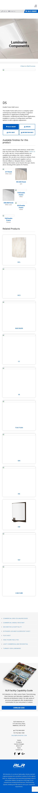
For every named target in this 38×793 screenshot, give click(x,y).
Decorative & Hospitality (12, 627)
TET (19, 560)
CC (19, 361)
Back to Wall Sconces (28, 66)
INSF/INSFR (19, 328)
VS (19, 395)
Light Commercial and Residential (15, 644)
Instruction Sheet (27, 132)
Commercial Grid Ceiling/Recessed (15, 618)
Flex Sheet (7, 635)
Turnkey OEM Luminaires (12, 648)
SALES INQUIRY (11, 127)
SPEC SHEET (11, 132)
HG (19, 494)
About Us (19, 746)
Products (19, 742)
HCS (19, 295)
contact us (32, 151)
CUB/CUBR (19, 593)
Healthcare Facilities (11, 640)
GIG (19, 461)
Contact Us (19, 749)
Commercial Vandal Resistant (13, 622)
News (19, 748)
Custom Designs (19, 744)
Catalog (27, 127)
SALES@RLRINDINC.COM (19, 735)
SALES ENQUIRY (32, 11)
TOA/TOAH (19, 428)
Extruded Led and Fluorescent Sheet (16, 631)
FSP (19, 527)
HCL (19, 262)
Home (19, 740)
